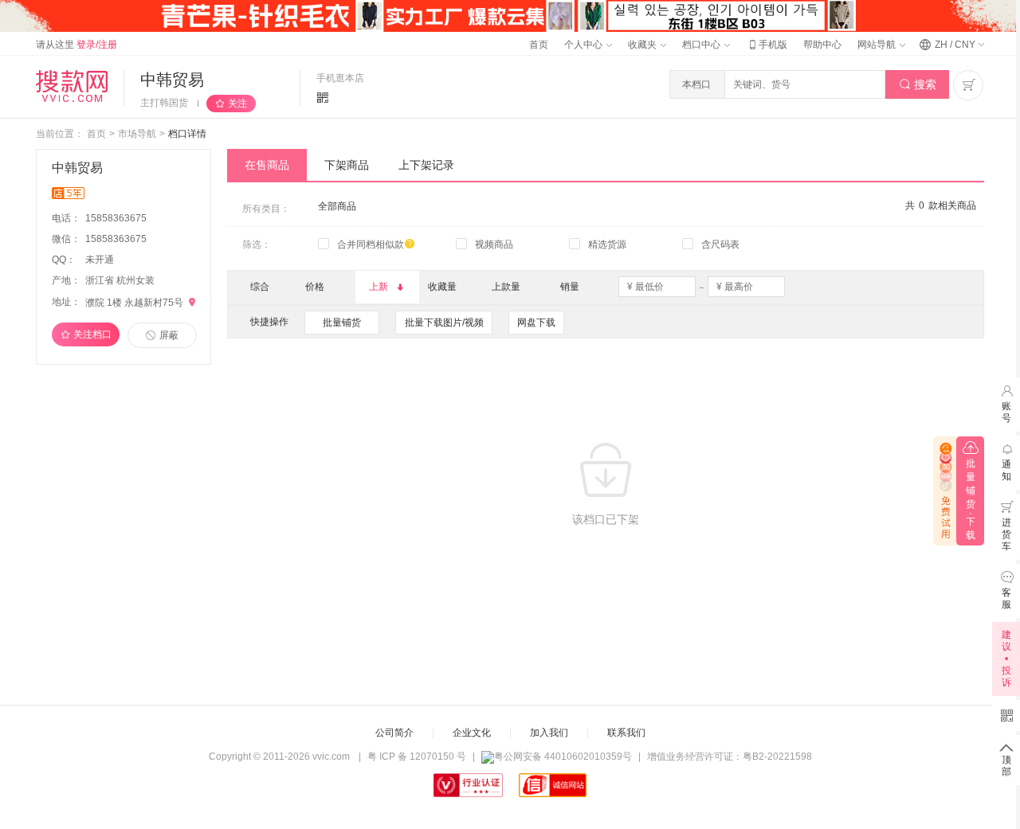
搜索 (917, 84)
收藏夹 (643, 44)
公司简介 (394, 732)
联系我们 (626, 732)
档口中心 (702, 44)
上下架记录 (426, 164)
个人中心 (584, 44)
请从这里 (76, 44)
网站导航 (877, 44)
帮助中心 (822, 44)
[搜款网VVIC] (72, 86)
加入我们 (549, 732)
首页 (538, 44)
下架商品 (346, 164)
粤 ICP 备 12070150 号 (416, 756)
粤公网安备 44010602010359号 (563, 756)
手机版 (766, 44)
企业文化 (472, 732)
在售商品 (267, 164)
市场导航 (137, 133)
